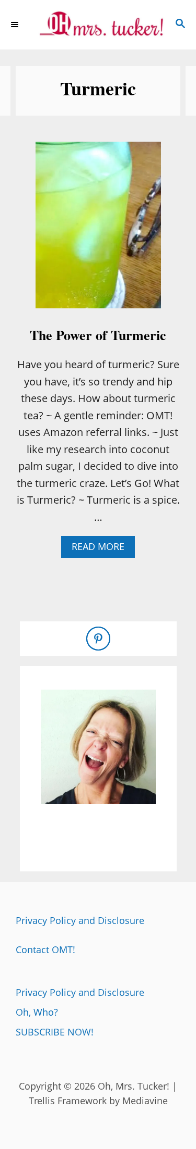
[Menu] (15, 24)
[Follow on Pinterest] (98, 639)
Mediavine (145, 1100)
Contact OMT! (45, 949)
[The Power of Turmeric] (98, 230)
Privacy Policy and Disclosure (80, 920)
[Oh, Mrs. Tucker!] (98, 24)
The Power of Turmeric (98, 335)
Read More (102, 549)
